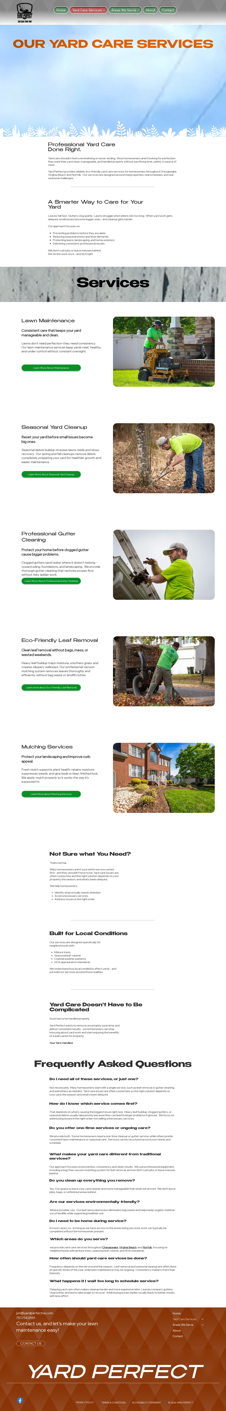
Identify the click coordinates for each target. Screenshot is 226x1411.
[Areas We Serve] (203, 1325)
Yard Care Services (184, 1319)
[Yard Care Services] (203, 1319)
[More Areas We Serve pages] (138, 10)
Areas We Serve (183, 1324)
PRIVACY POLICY (85, 1402)
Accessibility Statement (146, 1402)
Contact (178, 1336)
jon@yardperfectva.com (34, 1313)
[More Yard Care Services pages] (104, 10)
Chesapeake (110, 1247)
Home (177, 1313)
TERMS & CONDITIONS (114, 1402)
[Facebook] (20, 1400)
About (177, 1330)
